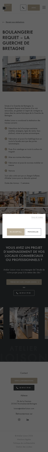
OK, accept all (16, 232)
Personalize (33, 232)
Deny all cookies (37, 217)
